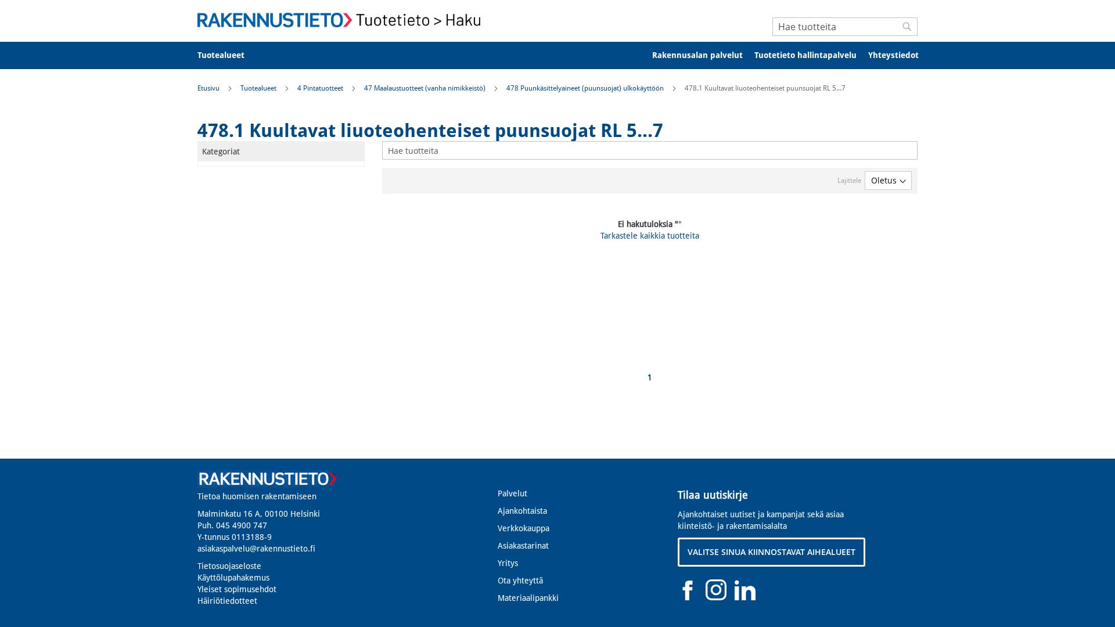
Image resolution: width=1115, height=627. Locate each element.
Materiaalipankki (528, 598)
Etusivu (209, 88)
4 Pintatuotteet (321, 88)
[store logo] (342, 20)
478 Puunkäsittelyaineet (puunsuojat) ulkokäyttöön (586, 88)
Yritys (508, 563)
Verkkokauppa (523, 528)
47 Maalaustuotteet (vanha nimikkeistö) (425, 88)
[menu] (557, 55)
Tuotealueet (259, 88)
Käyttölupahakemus (233, 577)
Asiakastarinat (523, 545)
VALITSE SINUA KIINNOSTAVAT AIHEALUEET (771, 551)
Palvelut (512, 493)
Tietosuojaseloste (229, 566)
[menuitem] (228, 55)
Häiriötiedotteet (227, 601)
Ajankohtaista (522, 511)
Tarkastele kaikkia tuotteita (649, 235)
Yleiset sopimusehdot (236, 589)
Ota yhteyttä (520, 580)
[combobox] (845, 26)
